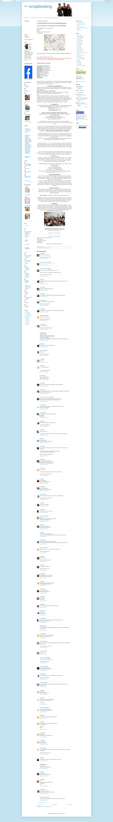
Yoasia (41, 468)
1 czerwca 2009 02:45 (44, 744)
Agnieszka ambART (43, 657)
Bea (40, 438)
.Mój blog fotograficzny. (81, 24)
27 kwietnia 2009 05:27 (44, 296)
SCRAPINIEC (40, 180)
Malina (41, 604)
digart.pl (26, 240)
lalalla (41, 715)
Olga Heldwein (42, 350)
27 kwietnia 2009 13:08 (44, 417)
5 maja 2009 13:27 (43, 614)
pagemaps (27, 317)
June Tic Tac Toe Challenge (81, 95)
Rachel (41, 293)
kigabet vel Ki (42, 547)
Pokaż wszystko (86, 107)
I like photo (27, 244)
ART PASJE (41, 151)
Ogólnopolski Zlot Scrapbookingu (51, 17)
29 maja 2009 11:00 (43, 729)
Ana (40, 479)
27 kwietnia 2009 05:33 (44, 320)
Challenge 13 (27, 298)
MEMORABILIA (53, 133)
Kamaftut (41, 324)
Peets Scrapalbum (28, 255)
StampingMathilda (28, 213)
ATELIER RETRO (28, 114)
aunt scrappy (27, 180)
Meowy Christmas (28, 256)
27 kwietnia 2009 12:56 (44, 401)
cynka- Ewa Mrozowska (44, 262)
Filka (41, 279)
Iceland (78, 44)
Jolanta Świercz (26, 65)
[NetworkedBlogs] (82, 125)
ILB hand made (42, 666)
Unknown (41, 633)
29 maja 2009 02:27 (43, 718)
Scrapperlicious (28, 205)
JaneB (41, 596)
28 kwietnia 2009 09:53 (44, 475)
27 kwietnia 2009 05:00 (44, 258)
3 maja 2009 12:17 (43, 585)
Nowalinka (42, 748)
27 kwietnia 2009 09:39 (44, 379)
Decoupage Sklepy (43, 797)
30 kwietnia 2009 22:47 (44, 528)
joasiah (41, 573)
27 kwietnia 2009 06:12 (44, 355)
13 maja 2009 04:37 (43, 654)
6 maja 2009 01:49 (43, 622)
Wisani (41, 509)
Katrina (41, 459)
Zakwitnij (41, 540)
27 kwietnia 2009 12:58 (44, 408)
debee (26, 225)
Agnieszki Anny (58, 107)
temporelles (27, 324)
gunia (41, 365)
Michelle (41, 375)
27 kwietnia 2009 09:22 (44, 371)
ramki (78, 56)
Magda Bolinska (43, 315)
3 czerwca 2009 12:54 (44, 776)
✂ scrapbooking (38, 6)
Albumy (78, 35)
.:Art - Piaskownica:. (81, 90)
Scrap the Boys (80, 94)
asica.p (41, 486)
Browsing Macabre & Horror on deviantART (28, 232)
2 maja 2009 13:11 (43, 561)
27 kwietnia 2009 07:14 (44, 362)
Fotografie (79, 43)
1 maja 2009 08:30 (43, 536)
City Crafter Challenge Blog (82, 98)
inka (40, 532)
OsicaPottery (42, 641)
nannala (41, 610)
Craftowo (26, 292)
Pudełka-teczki (79, 54)
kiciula (41, 740)
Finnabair (59, 110)
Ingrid (41, 779)
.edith (41, 565)
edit (40, 757)
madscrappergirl (28, 314)
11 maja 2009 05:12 (43, 637)
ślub (78, 60)
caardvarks (27, 302)
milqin (41, 429)
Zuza (41, 581)
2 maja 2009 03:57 (43, 552)
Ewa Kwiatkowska (43, 707)
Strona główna (54, 804)
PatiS (41, 524)
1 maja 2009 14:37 (43, 544)
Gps (25, 90)
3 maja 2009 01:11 (43, 570)
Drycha (41, 287)
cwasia (41, 389)
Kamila (41, 446)
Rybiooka (41, 300)
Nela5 (41, 253)
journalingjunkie (80, 86)
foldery (78, 41)
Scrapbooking (26, 17)
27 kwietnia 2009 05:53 (44, 340)
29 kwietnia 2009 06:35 (44, 490)
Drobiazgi (79, 40)
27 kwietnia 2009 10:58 (44, 393)
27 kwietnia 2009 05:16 (44, 276)
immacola (41, 494)
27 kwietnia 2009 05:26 (44, 290)
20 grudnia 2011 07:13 (44, 800)
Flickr (78, 25)
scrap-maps (27, 321)
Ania (41, 721)
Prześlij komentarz (42, 802)
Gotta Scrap (27, 168)
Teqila (78, 61)
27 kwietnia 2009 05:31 (44, 305)
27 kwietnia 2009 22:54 (44, 435)
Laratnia (26, 85)
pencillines (27, 320)
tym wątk (69, 204)
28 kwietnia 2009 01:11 (44, 455)
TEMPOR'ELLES (28, 285)
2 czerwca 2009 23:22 (44, 768)
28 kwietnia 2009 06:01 (44, 464)
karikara (41, 412)
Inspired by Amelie (28, 297)
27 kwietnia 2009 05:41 (44, 329)
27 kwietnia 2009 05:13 (44, 265)
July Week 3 (79, 87)
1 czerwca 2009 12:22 (44, 754)
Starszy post (70, 804)
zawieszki (79, 64)
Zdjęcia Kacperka (80, 65)
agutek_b (41, 404)
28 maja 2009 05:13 (43, 711)
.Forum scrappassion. (81, 22)
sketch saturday (28, 260)
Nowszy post (39, 804)
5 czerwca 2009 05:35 (44, 793)
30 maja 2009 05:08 (43, 736)
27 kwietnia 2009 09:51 (44, 386)
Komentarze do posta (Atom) (46, 806)
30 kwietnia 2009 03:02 (44, 512)
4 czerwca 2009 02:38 (44, 785)
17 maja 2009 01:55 (43, 670)
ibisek (41, 359)
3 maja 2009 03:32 (43, 577)
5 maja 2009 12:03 (43, 600)
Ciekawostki (79, 36)
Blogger (63, 813)
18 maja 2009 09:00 (43, 679)
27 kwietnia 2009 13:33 (44, 426)
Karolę (59, 109)
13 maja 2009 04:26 (43, 647)
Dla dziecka (79, 37)
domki (78, 39)
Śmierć (26, 293)
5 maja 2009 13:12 (43, 607)
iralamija (26, 186)
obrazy (78, 48)
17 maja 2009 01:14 (43, 662)
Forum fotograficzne (80, 26)
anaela (41, 732)
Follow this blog (82, 127)
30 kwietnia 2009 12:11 (44, 521)
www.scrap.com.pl (43, 76)
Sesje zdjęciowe (80, 57)
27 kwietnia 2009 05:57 (44, 346)
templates (27, 322)
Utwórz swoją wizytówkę (28, 79)
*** (77, 91)
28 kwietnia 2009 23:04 (44, 483)
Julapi (41, 690)
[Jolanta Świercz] (28, 78)
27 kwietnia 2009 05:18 (44, 283)
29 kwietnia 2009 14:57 (44, 499)
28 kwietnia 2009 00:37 (44, 442)
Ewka (41, 421)
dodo (41, 556)
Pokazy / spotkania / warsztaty (45, 247)
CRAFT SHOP (49, 143)
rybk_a (41, 383)
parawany (79, 51)
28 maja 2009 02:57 (43, 704)
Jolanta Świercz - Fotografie (37, 17)
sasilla (41, 789)
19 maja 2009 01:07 (43, 686)
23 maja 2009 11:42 (43, 694)
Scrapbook (79, 30)
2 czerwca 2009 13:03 (44, 760)
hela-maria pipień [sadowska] (45, 397)
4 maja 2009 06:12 (43, 593)
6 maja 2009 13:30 (43, 630)
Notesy (78, 47)
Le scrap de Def (28, 194)
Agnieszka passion (28, 94)
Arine (41, 697)
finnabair (41, 618)
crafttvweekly (27, 312)
